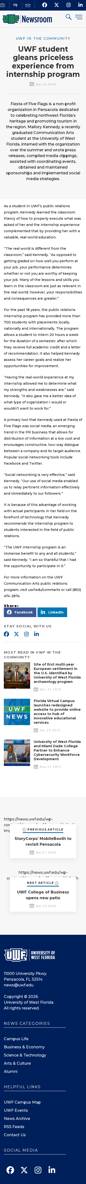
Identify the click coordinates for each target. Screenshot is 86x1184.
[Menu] (79, 17)
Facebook (6, 634)
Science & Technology (25, 1055)
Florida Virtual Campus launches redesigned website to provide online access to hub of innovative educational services (57, 712)
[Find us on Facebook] (44, 5)
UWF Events (16, 1110)
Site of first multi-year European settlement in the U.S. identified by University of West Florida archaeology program (57, 673)
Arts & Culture (17, 1063)
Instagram (26, 634)
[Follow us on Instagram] (68, 5)
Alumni (10, 1071)
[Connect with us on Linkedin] (80, 5)
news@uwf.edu (18, 985)
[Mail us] (29, 5)
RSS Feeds (14, 1126)
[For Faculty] (16, 5)
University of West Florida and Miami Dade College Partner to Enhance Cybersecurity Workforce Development (57, 750)
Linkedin (36, 634)
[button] (20, 612)
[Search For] (68, 18)
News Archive (17, 1118)
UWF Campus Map (22, 1102)
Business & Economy (24, 1047)
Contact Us (15, 1135)
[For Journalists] (3, 5)
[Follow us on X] (56, 5)
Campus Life (16, 1039)
